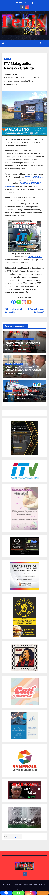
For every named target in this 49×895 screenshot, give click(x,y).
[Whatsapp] (18, 302)
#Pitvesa (36, 77)
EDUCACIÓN (9, 339)
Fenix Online (12, 75)
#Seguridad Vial (10, 84)
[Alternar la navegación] (45, 43)
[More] (29, 302)
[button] (41, 43)
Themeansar (42, 884)
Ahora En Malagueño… (20, 394)
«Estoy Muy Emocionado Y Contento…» (22, 344)
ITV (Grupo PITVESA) (34, 177)
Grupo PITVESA (35, 257)
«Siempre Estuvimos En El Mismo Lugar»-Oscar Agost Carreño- (23, 370)
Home (18, 890)
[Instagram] (24, 302)
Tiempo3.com (17, 837)
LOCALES (7, 58)
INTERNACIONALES (20, 339)
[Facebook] (13, 302)
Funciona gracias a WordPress (12, 884)
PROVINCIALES (18, 363)
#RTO (30, 81)
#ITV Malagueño (25, 77)
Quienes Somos (27, 890)
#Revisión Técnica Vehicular (15, 81)
